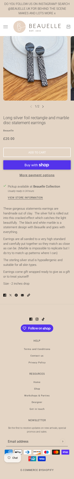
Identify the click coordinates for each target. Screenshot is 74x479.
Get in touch (37, 409)
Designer (37, 402)
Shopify (48, 470)
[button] (28, 295)
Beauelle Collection (46, 186)
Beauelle (8, 130)
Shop (37, 388)
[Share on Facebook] (5, 295)
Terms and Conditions (37, 349)
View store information (25, 197)
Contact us (37, 355)
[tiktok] (43, 319)
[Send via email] (22, 295)
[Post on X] (10, 295)
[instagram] (37, 319)
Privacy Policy (37, 362)
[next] (43, 106)
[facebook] (31, 319)
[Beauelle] (37, 27)
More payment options (37, 175)
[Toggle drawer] (5, 26)
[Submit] (62, 441)
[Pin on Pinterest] (16, 295)
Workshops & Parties (37, 395)
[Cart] (68, 26)
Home (37, 382)
